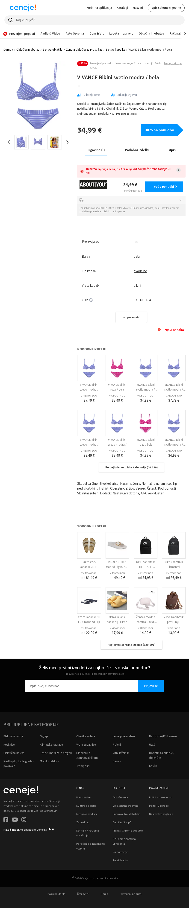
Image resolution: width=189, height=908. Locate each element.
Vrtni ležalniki (121, 753)
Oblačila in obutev (27, 50)
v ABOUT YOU (89, 396)
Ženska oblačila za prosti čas (84, 50)
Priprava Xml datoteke (126, 814)
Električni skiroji (13, 736)
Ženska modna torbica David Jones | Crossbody (145, 622)
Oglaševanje (120, 797)
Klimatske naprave (51, 745)
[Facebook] (5, 820)
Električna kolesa (13, 753)
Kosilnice (9, 745)
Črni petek (83, 894)
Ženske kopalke (115, 50)
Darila (104, 894)
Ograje (44, 736)
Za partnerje (120, 852)
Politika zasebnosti (160, 797)
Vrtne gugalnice (86, 745)
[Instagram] (23, 820)
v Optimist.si (145, 628)
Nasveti (138, 8)
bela (137, 256)
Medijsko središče (86, 814)
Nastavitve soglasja (161, 814)
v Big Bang (174, 628)
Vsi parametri (131, 317)
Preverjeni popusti (131, 894)
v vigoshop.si (117, 628)
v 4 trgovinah (117, 573)
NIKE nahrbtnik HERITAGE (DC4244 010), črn (145, 567)
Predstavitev (83, 797)
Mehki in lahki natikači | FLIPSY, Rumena (117, 622)
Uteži (152, 745)
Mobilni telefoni (49, 761)
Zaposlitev (82, 822)
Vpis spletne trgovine (166, 8)
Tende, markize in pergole (56, 753)
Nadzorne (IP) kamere (163, 736)
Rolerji (117, 745)
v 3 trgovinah (145, 573)
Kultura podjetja (86, 806)
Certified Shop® (122, 822)
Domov (8, 50)
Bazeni (117, 761)
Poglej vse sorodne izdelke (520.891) (131, 645)
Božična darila (56, 894)
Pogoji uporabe (158, 806)
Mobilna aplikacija (99, 8)
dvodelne (140, 271)
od (89, 577)
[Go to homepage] (22, 8)
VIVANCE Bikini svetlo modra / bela (89, 390)
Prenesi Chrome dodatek (128, 831)
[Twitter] (15, 820)
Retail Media (120, 860)
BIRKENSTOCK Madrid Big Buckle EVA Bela (117, 567)
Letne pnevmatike (124, 736)
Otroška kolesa (85, 736)
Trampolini (83, 766)
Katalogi (122, 8)
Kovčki (153, 766)
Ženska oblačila (52, 50)
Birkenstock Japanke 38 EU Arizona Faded (89, 567)
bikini (137, 285)
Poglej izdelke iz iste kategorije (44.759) (131, 467)
